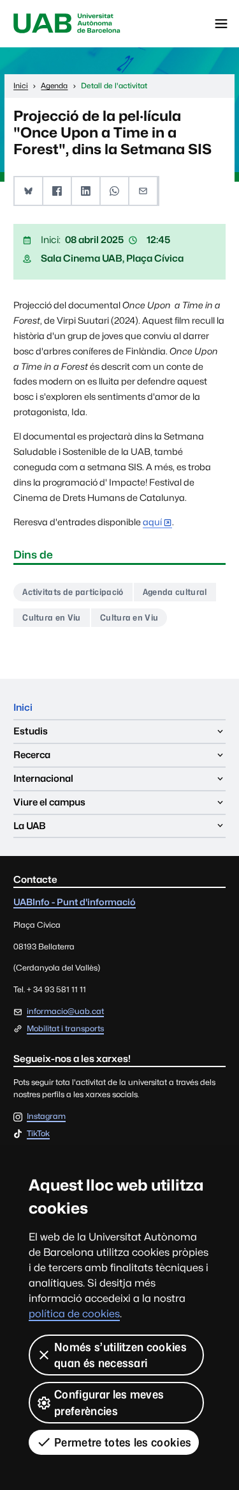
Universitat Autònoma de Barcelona (66, 23)
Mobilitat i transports (65, 1028)
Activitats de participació (72, 592)
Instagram (46, 1116)
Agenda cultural (175, 592)
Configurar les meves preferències (109, 1402)
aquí (152, 521)
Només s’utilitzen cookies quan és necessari (120, 1355)
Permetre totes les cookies (122, 1442)
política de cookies (74, 1314)
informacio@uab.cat (65, 1011)
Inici (23, 707)
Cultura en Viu (51, 617)
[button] (29, 191)
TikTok (38, 1134)
